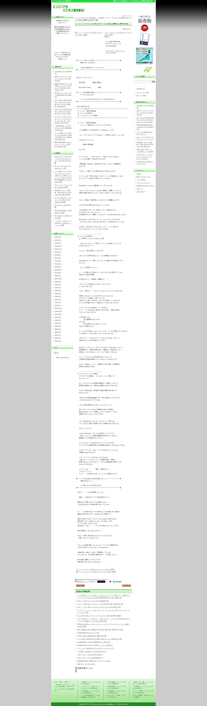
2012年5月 (58, 264)
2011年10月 (58, 270)
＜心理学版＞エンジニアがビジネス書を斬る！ (116, 692)
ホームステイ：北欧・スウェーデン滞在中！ (116, 696)
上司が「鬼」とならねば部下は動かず (90, 654)
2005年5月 (58, 329)
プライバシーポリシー (143, 183)
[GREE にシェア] (83, 582)
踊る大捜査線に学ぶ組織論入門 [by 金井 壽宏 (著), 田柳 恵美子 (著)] (100, 629)
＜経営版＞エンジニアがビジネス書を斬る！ (90, 683)
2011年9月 (58, 273)
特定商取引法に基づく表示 (144, 186)
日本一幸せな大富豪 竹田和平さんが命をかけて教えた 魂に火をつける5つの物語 (145, 120)
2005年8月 (58, 320)
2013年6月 (58, 252)
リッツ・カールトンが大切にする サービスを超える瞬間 (95, 569)
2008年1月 (58, 276)
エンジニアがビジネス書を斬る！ (104, 704)
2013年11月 (58, 249)
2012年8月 (58, 258)
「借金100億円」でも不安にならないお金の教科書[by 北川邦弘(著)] (63, 128)
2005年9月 (58, 317)
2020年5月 (58, 240)
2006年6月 (58, 290)
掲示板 (138, 174)
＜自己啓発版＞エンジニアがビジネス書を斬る (116, 683)
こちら (65, 59)
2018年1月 (58, 243)
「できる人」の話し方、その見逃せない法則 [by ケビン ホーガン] (63, 223)
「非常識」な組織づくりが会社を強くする (91, 651)
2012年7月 (58, 261)
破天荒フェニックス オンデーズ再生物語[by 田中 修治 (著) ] (63, 95)
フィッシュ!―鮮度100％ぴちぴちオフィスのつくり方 (95, 648)
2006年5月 (58, 293)
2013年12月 (58, 246)
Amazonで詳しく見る (112, 51)
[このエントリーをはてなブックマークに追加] (76, 582)
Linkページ (139, 189)
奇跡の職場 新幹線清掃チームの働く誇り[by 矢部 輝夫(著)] (145, 127)
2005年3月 (58, 335)
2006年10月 (58, 278)
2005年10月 (58, 314)
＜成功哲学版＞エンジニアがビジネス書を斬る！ (116, 687)
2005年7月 (58, 323)
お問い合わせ (140, 191)
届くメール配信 (141, 95)
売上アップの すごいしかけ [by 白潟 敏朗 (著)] (93, 601)
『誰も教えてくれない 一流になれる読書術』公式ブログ (64, 685)
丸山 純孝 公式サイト (63, 682)
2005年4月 (58, 332)
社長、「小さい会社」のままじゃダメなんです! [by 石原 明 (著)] (99, 607)
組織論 (78, 591)
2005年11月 (58, 311)
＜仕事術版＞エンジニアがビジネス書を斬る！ (90, 692)
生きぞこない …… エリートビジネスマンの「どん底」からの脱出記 (144, 157)
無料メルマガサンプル (143, 177)
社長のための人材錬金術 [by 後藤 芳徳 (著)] (92, 636)
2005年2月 (58, 338)
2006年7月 (58, 287)
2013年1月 (58, 255)
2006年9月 (58, 281)
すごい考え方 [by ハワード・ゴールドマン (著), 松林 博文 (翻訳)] (99, 616)
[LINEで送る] (117, 582)
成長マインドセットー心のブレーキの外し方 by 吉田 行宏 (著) (144, 113)
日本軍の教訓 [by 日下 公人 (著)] (88, 633)
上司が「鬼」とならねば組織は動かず (90, 658)
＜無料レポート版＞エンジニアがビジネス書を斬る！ (142, 683)
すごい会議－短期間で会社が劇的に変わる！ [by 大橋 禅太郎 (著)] (99, 639)
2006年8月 (58, 284)
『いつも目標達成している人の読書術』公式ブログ (90, 696)
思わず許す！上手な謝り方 (63, 205)
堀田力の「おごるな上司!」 (86, 664)
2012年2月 (58, 267)
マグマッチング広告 (142, 92)
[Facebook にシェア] (110, 582)
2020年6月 (58, 237)
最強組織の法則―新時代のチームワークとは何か (94, 661)
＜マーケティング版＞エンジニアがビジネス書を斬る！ (90, 687)
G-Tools (123, 51)
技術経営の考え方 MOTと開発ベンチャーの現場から (95, 645)
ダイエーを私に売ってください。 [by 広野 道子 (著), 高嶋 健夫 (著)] (100, 604)
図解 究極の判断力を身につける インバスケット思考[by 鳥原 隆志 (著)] (63, 144)
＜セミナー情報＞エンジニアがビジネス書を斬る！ (142, 692)
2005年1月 (58, 341)
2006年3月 (58, 299)
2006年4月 (58, 296)
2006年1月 (58, 305)
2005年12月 (58, 308)
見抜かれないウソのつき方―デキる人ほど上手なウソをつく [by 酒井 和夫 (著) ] (63, 159)
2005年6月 (58, 326)
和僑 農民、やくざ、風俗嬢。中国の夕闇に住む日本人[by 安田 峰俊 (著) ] (144, 144)
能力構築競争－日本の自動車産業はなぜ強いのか (94, 642)
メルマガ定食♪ (141, 180)
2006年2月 (58, 302)
